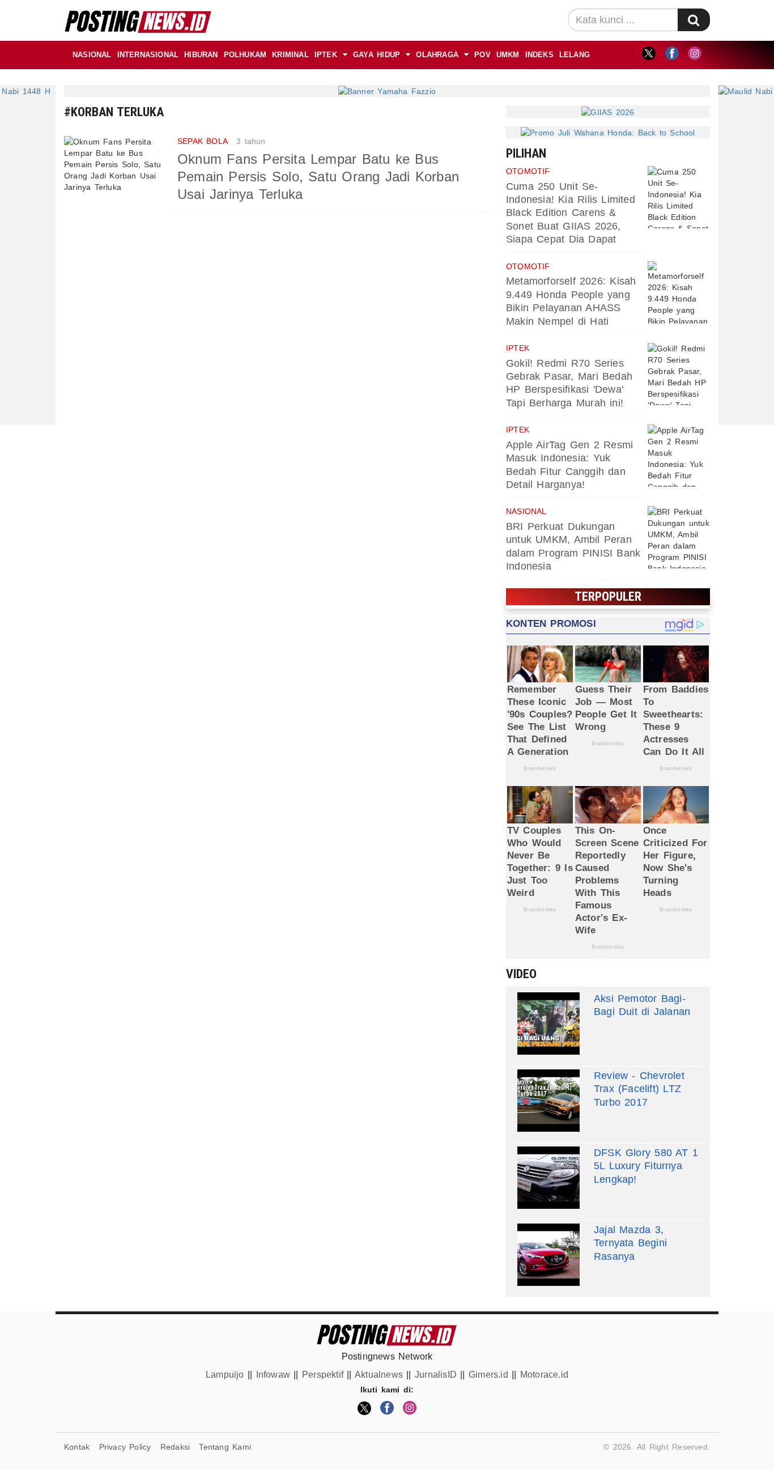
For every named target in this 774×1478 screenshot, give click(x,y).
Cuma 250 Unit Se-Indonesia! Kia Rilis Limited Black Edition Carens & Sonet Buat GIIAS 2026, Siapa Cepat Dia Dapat (570, 213)
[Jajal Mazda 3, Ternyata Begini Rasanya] (548, 1255)
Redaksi (175, 1446)
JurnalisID (436, 1374)
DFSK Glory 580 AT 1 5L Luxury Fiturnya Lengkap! (646, 1166)
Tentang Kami (225, 1446)
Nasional (92, 54)
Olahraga (437, 54)
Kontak (77, 1446)
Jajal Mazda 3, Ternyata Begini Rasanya (630, 1243)
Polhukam (245, 54)
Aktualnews (379, 1374)
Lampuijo (225, 1374)
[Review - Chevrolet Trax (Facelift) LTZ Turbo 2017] (548, 1100)
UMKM (508, 54)
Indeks (539, 54)
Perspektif (322, 1374)
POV (482, 54)
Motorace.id (544, 1374)
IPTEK (325, 54)
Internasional (148, 54)
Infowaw (273, 1374)
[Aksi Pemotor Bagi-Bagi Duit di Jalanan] (548, 1023)
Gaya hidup (376, 54)
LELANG (574, 54)
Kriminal (290, 54)
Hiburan (201, 54)
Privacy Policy (125, 1446)
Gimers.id (488, 1374)
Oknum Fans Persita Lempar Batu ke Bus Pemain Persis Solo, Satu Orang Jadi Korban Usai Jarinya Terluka (318, 176)
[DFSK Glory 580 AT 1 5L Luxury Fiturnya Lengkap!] (548, 1177)
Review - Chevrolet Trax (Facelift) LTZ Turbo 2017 (639, 1089)
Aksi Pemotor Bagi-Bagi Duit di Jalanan (642, 1005)
